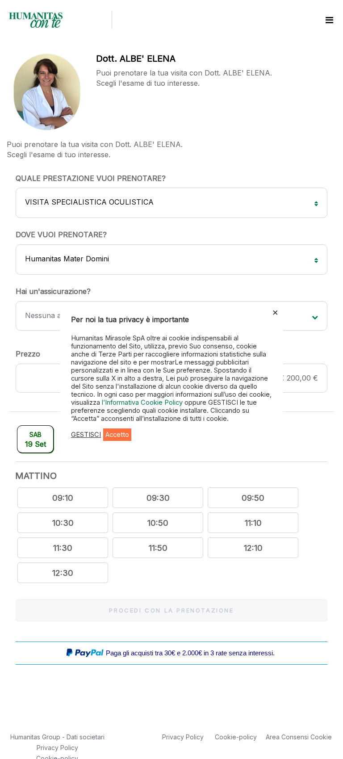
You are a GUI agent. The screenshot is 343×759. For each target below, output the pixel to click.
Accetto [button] (117, 435)
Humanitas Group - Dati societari (57, 737)
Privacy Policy (57, 747)
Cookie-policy (236, 737)
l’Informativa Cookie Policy (143, 402)
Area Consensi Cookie (299, 737)
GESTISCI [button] (86, 435)
